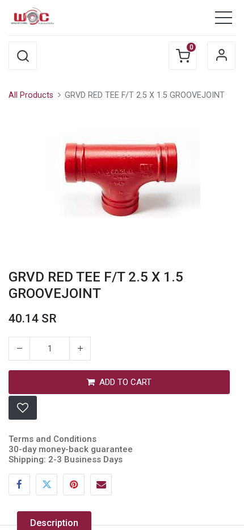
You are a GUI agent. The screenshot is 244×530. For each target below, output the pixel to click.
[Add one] (80, 348)
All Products (31, 95)
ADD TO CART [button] (125, 382)
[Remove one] (19, 348)
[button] (23, 56)
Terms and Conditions (52, 439)
